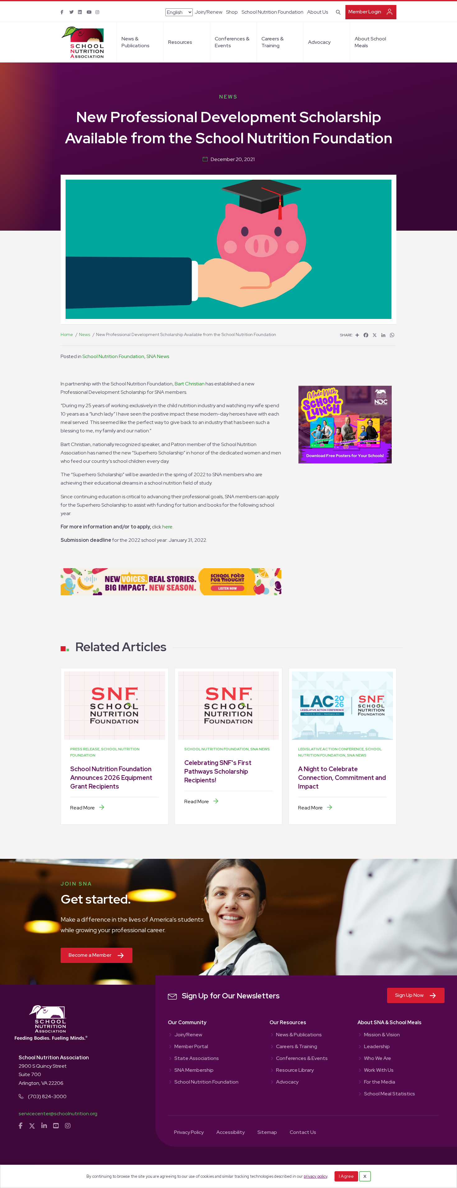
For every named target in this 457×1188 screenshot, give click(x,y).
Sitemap (267, 1132)
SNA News (157, 356)
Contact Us (303, 1132)
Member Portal (191, 1047)
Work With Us (379, 1070)
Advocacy (319, 42)
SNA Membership (194, 1070)
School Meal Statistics (389, 1094)
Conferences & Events (232, 42)
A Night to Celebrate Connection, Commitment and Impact (342, 777)
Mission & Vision (382, 1035)
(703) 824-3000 (47, 1096)
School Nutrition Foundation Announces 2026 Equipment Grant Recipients (111, 777)
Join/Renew (208, 12)
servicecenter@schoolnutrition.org (58, 1113)
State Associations (196, 1058)
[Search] (337, 11)
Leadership (377, 1047)
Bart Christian (190, 383)
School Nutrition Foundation (272, 12)
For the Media (379, 1082)
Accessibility (230, 1132)
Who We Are (377, 1058)
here (167, 526)
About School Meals (370, 42)
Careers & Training (272, 42)
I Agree (346, 1176)
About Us (317, 12)
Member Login (365, 11)
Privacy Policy (189, 1132)
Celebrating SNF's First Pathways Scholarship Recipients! (218, 771)
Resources (180, 42)
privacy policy (315, 1176)
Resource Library (295, 1070)
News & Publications (136, 42)
